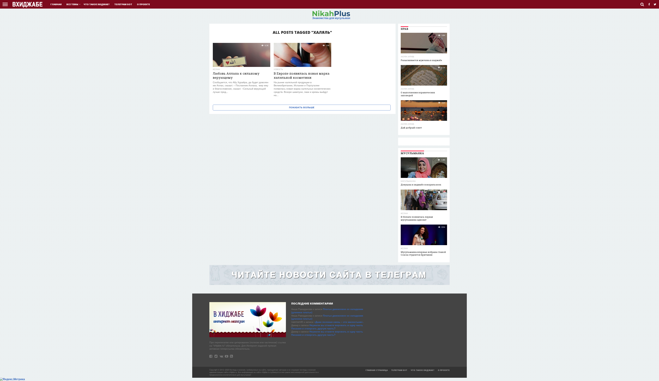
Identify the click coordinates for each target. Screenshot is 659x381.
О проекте (143, 4)
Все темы (72, 4)
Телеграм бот (123, 4)
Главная (56, 4)
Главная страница (377, 370)
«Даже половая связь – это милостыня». (339, 322)
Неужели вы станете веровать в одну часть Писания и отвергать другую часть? (327, 326)
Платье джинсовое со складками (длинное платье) (327, 310)
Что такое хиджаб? (96, 4)
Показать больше (301, 107)
